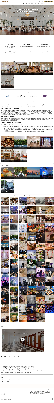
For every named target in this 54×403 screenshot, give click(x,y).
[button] (27, 380)
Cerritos (36, 393)
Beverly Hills (47, 391)
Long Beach (32, 391)
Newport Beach (32, 393)
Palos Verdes (41, 392)
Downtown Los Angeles (37, 391)
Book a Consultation (48, 1)
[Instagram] (2, 389)
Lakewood (42, 393)
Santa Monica (43, 391)
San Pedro (45, 392)
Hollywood (37, 392)
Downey (39, 393)
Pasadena (48, 392)
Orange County (48, 389)
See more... (45, 393)
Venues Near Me (31, 389)
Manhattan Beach (32, 392)
